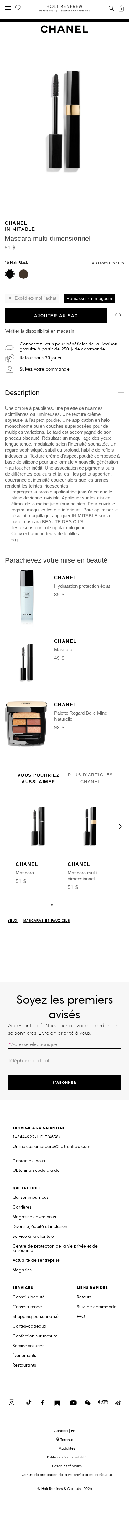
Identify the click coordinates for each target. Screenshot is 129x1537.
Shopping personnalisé (36, 1316)
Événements (24, 1355)
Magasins (22, 1270)
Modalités (67, 1448)
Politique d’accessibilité (67, 1457)
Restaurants (24, 1365)
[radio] (10, 274)
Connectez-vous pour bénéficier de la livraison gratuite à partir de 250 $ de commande (68, 347)
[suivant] (120, 826)
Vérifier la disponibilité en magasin (39, 330)
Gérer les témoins (67, 1465)
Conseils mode (27, 1307)
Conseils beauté (29, 1297)
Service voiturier (28, 1346)
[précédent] (9, 826)
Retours (84, 1297)
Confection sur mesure (35, 1336)
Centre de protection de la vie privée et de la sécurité (55, 1248)
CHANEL (16, 223)
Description (22, 393)
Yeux (13, 920)
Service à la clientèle (33, 1236)
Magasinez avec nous (34, 1217)
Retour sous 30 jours (40, 358)
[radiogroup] (64, 274)
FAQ (81, 1316)
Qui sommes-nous (31, 1197)
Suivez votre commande (45, 369)
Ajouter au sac (56, 315)
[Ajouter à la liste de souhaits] (118, 315)
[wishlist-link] (18, 8)
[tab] (38, 779)
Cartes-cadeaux (29, 1326)
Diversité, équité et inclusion (40, 1227)
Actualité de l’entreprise (36, 1260)
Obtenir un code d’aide (36, 1170)
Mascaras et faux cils (46, 920)
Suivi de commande (96, 1307)
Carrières (22, 1207)
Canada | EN (64, 1431)
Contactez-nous (29, 1161)
